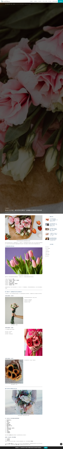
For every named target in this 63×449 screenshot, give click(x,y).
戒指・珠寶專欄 (47, 248)
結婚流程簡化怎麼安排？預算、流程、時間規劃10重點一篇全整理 (53, 229)
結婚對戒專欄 (47, 254)
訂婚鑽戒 (31, 1)
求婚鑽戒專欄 (47, 251)
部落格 (11, 4)
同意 (45, 447)
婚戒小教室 (47, 246)
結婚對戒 (35, 1)
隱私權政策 (39, 447)
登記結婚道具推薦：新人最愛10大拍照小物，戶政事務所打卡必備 (53, 224)
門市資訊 (49, 1)
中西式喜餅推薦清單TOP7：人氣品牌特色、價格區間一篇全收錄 (53, 219)
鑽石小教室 (47, 256)
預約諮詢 (61, 444)
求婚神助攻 (14, 4)
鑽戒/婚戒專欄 (55, 1)
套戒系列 (39, 1)
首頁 (5, 4)
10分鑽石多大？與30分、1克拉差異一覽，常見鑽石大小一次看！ (53, 234)
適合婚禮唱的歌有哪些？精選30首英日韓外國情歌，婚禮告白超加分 (53, 239)
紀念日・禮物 (45, 1)
